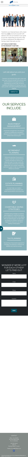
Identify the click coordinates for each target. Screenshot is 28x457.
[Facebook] (14, 451)
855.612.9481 (16, 439)
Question (14, 298)
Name (14, 273)
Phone (14, 290)
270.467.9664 (15, 438)
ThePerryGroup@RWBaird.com (14, 448)
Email (14, 282)
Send (14, 310)
